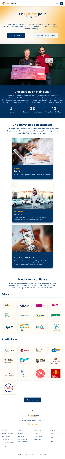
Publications (37, 439)
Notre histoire (6, 436)
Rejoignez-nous (32, 400)
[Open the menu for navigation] (57, 3)
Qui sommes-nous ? (8, 433)
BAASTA (20, 433)
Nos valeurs (5, 439)
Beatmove (21, 436)
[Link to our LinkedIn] (29, 424)
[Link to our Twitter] (32, 424)
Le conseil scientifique (8, 443)
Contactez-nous (15, 35)
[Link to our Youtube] (36, 424)
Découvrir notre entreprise (46, 35)
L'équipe (4, 446)
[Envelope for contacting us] (61, 3)
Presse (36, 433)
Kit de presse (38, 436)
